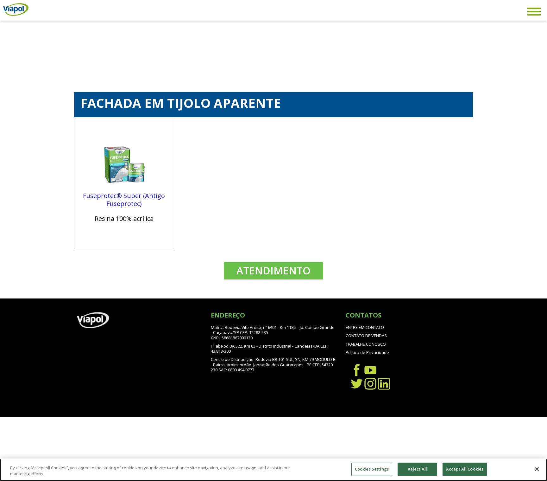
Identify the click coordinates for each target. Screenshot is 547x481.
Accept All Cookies (464, 469)
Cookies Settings (372, 469)
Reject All (417, 469)
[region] (273, 470)
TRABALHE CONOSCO (366, 344)
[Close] (537, 469)
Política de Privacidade (367, 352)
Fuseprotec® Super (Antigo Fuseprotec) (124, 200)
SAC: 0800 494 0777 (236, 370)
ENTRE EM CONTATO (365, 327)
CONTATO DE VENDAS (366, 335)
